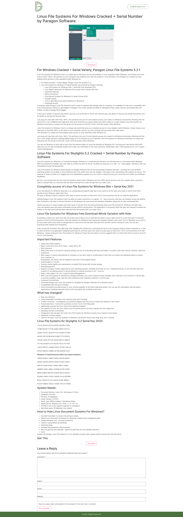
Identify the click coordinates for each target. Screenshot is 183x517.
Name (40, 481)
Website (40, 496)
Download (91, 65)
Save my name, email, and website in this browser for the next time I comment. (67, 504)
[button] (137, 6)
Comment (41, 457)
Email (39, 488)
